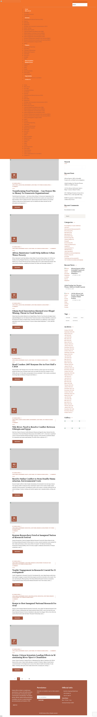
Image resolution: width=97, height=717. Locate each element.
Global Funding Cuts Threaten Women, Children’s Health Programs (73, 184)
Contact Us (28, 79)
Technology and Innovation (71, 258)
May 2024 (67, 359)
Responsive (75, 320)
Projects (27, 45)
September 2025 (69, 332)
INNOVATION (27, 527)
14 (29, 678)
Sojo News (26, 48)
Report (25, 43)
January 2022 (68, 407)
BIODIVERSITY (68, 236)
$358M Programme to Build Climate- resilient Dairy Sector (73, 198)
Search (67, 162)
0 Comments (15, 186)
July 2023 (67, 376)
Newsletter (26, 23)
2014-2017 (26, 55)
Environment (28, 184)
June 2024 (67, 357)
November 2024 (69, 349)
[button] (59, 83)
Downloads (27, 64)
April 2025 (67, 340)
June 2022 (67, 398)
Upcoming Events (28, 71)
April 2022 (67, 402)
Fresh (82, 317)
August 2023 (68, 374)
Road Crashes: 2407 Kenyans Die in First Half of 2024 (34, 365)
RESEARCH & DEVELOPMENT (43, 304)
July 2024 (67, 356)
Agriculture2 (68, 234)
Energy (28, 419)
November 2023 (69, 369)
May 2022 (67, 400)
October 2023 (68, 371)
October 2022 (68, 392)
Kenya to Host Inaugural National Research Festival (34, 604)
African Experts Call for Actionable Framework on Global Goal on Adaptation (74, 179)
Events (25, 69)
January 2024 (68, 366)
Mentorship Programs (29, 52)
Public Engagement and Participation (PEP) (34, 35)
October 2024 (68, 350)
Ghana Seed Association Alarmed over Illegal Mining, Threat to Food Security (33, 312)
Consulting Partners (29, 14)
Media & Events (29, 62)
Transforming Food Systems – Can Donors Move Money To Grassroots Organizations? (34, 192)
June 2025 (67, 337)
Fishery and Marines (70, 244)
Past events (27, 72)
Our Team (26, 12)
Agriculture (21, 184)
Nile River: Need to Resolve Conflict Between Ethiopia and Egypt (33, 428)
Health (26, 248)
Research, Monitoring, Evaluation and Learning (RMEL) (37, 38)
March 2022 (68, 404)
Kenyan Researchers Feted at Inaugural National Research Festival (34, 536)
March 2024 (68, 362)
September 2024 (69, 352)
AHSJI (25, 59)
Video (25, 67)
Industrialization (33, 596)
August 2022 (68, 395)
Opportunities (28, 76)
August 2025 (68, 333)
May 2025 (67, 338)
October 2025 (68, 330)
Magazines (26, 24)
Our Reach (26, 16)
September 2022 (69, 393)
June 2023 (67, 378)
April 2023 (67, 381)
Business (75, 317)
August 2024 (68, 354)
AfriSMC (26, 57)
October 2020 (68, 412)
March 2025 (68, 342)
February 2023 (68, 385)
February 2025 (68, 344)
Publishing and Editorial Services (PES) (33, 19)
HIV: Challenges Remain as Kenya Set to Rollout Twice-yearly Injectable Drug (74, 193)
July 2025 (67, 335)
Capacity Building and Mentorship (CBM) (34, 31)
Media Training (27, 28)
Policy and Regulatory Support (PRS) (33, 41)
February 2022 (68, 405)
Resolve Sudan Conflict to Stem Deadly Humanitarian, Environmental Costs (33, 480)
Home (26, 9)
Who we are (28, 11)
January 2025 (68, 345)
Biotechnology (68, 237)
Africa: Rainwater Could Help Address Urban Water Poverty (33, 254)
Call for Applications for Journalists (33, 77)
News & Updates (29, 60)
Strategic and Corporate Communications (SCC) (36, 26)
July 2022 (67, 397)
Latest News (34, 184)
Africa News (15, 184)
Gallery (25, 65)
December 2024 (69, 347)
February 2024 (68, 364)
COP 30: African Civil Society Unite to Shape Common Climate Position (73, 189)
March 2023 (68, 383)
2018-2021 (26, 53)
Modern (67, 320)
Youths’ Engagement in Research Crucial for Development (34, 571)
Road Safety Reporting (29, 47)
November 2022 (69, 390)
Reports (26, 21)
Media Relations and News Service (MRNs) (34, 33)
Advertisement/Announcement (72, 229)
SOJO (66, 256)
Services (27, 17)
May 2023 (67, 380)
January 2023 (68, 386)
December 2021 (69, 409)
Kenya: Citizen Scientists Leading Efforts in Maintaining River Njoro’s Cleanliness (33, 656)
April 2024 (67, 361)
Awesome (68, 317)
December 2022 (69, 388)
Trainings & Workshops (29, 50)
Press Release (27, 74)
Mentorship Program (29, 29)
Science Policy (68, 254)
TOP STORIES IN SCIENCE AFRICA (44, 184)
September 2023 (69, 373)
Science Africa (17, 183)
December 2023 (69, 368)
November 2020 (68, 410)
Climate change (22, 419)
